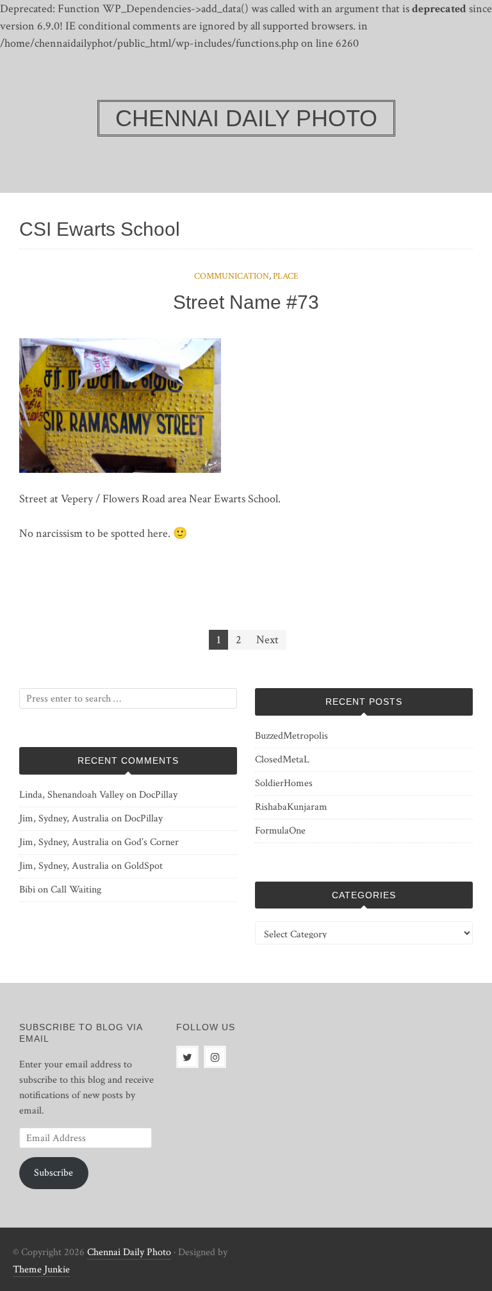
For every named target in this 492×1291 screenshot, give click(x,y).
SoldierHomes (284, 783)
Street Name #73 (246, 302)
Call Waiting (76, 889)
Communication (231, 276)
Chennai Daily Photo (129, 1252)
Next (267, 639)
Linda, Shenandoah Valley (71, 795)
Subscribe (53, 1173)
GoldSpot (143, 866)
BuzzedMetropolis (291, 736)
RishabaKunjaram (291, 807)
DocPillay (158, 795)
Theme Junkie (41, 1269)
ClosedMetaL (282, 759)
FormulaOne (280, 830)
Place (286, 276)
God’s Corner (151, 842)
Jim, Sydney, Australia (64, 818)
